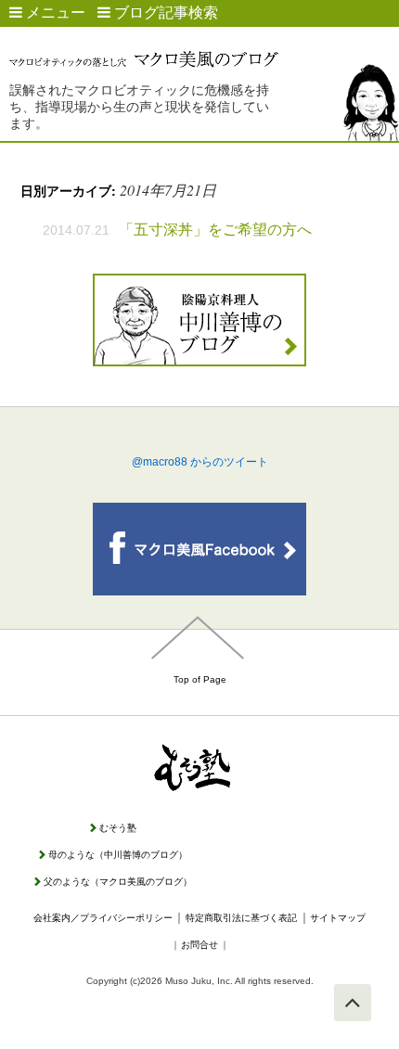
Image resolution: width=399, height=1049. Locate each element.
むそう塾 (117, 828)
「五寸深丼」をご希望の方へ (215, 229)
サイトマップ (338, 918)
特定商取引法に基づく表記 (241, 918)
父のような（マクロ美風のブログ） (118, 881)
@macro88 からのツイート (200, 461)
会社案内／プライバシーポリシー (103, 918)
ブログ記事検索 (164, 12)
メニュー (53, 12)
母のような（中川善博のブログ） (117, 855)
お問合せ (199, 945)
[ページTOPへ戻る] (352, 1002)
